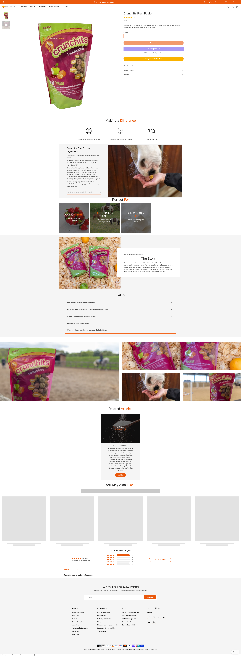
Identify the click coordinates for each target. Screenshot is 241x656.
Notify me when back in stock (153, 59)
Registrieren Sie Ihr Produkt (105, 628)
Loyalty (210, 2)
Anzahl (126, 32)
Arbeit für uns (76, 625)
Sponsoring (75, 631)
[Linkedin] (154, 622)
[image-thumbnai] (6, 16)
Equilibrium (92, 649)
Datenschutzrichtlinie (128, 625)
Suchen (149, 612)
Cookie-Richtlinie (127, 622)
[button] (154, 43)
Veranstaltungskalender (79, 622)
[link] (74, 218)
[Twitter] (154, 617)
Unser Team (75, 615)
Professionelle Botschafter (80, 628)
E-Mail (90, 597)
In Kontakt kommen (218, 2)
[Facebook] (149, 617)
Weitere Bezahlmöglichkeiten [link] (153, 53)
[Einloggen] (232, 7)
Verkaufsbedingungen (129, 619)
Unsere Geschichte (78, 612)
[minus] (125, 36)
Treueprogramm (102, 631)
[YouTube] (149, 622)
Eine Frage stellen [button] (160, 560)
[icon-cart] (237, 7)
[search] (228, 7)
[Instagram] (164, 617)
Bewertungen (76, 634)
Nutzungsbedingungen (129, 615)
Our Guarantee (101, 615)
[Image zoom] (64, 65)
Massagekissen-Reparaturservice (107, 625)
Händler (227, 2)
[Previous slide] (3, 2)
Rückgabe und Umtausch (105, 622)
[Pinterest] (159, 617)
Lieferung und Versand (104, 619)
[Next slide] (205, 2)
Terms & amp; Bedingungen (130, 612)
